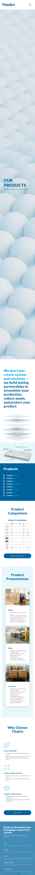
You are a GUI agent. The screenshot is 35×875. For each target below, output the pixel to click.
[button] (17, 475)
